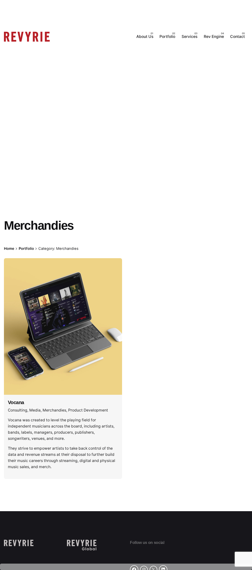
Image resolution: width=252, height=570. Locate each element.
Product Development (88, 410)
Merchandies (54, 410)
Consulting (17, 410)
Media (35, 410)
